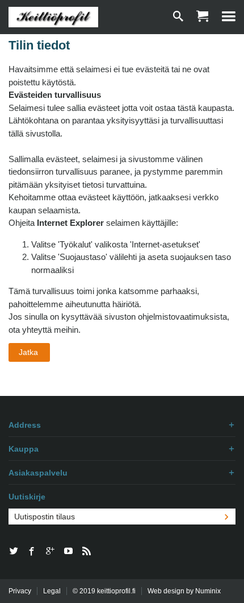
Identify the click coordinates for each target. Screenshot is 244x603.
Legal (52, 591)
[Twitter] (13, 551)
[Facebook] (31, 551)
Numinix (208, 591)
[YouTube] (68, 551)
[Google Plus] (49, 551)
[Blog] (86, 551)
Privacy (20, 591)
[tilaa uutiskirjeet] (226, 516)
